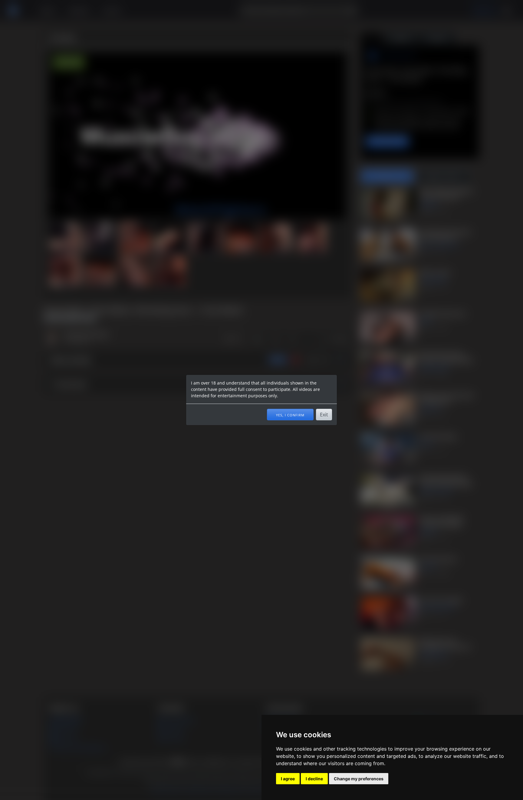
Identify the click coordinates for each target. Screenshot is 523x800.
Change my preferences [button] (358, 778)
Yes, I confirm (290, 414)
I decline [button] (314, 778)
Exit (324, 414)
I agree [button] (288, 778)
